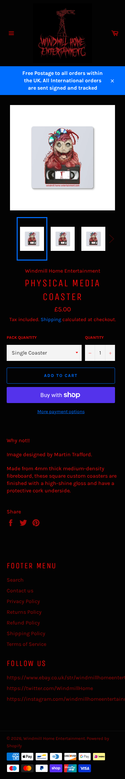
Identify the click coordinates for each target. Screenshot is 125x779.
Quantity (94, 337)
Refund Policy (23, 622)
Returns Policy (24, 612)
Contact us (20, 590)
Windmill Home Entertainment (54, 738)
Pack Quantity (22, 337)
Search (15, 580)
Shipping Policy (26, 633)
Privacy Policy (23, 601)
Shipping (51, 319)
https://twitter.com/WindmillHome (50, 688)
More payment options (61, 411)
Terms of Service (26, 644)
